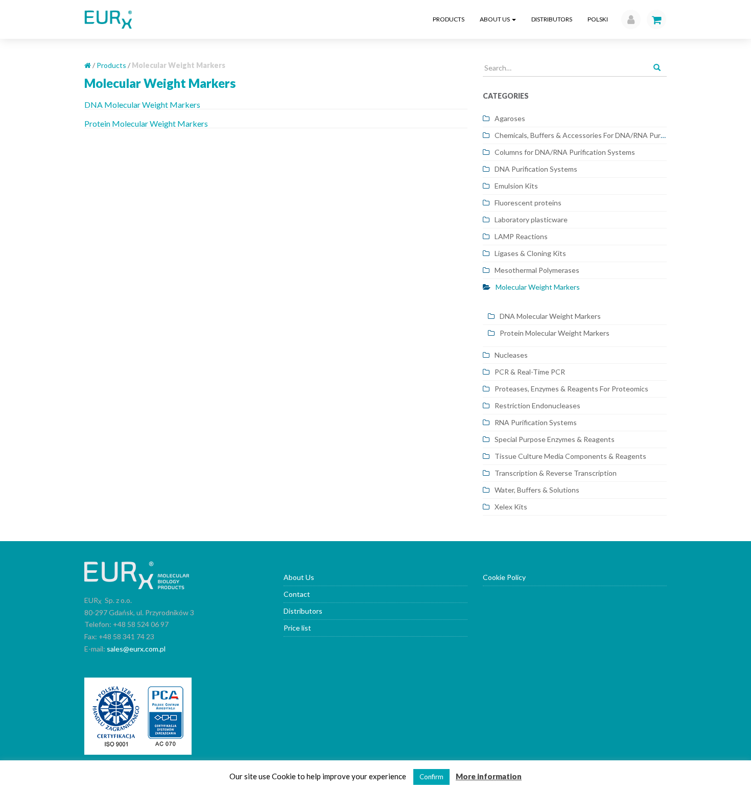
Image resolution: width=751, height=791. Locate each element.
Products (448, 19)
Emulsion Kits (516, 185)
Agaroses (510, 118)
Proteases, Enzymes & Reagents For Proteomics (571, 388)
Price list (297, 627)
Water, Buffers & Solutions (537, 489)
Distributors (551, 19)
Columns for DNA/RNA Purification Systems (565, 152)
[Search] (657, 68)
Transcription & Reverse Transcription (556, 473)
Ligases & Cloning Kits (530, 253)
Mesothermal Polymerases (537, 270)
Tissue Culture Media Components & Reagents (570, 456)
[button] (628, 19)
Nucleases (511, 355)
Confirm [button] (431, 777)
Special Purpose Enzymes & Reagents (555, 439)
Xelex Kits (511, 506)
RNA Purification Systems (536, 422)
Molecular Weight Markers (538, 287)
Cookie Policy (504, 577)
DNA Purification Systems (536, 169)
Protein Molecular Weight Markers (146, 123)
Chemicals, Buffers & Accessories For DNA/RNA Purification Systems (605, 135)
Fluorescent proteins (528, 202)
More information (489, 776)
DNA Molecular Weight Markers (142, 104)
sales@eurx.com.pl (136, 648)
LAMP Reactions (521, 236)
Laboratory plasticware (531, 219)
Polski (598, 19)
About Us (495, 19)
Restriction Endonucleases (537, 405)
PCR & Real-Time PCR (530, 371)
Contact (297, 594)
